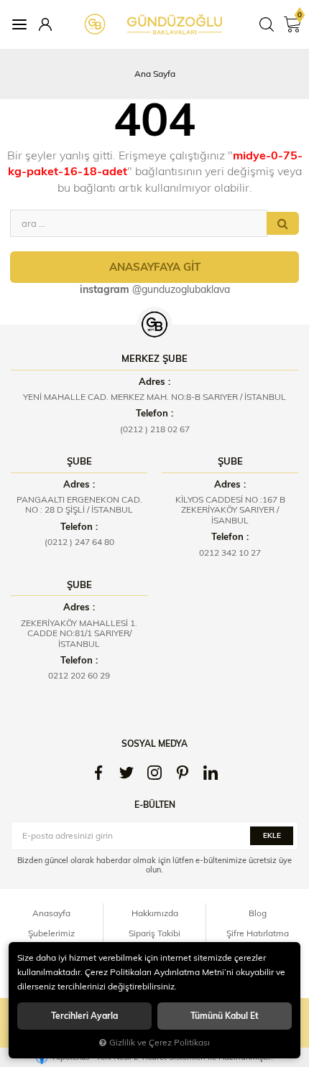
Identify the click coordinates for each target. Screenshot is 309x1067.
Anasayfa (51, 913)
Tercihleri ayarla (84, 1015)
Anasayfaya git (154, 267)
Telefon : (154, 413)
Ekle (272, 835)
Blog (258, 913)
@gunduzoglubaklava (155, 289)
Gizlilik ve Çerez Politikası (159, 1042)
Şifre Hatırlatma (257, 933)
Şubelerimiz (51, 933)
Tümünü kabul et (224, 1015)
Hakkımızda (155, 913)
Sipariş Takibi (154, 933)
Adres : (154, 381)
